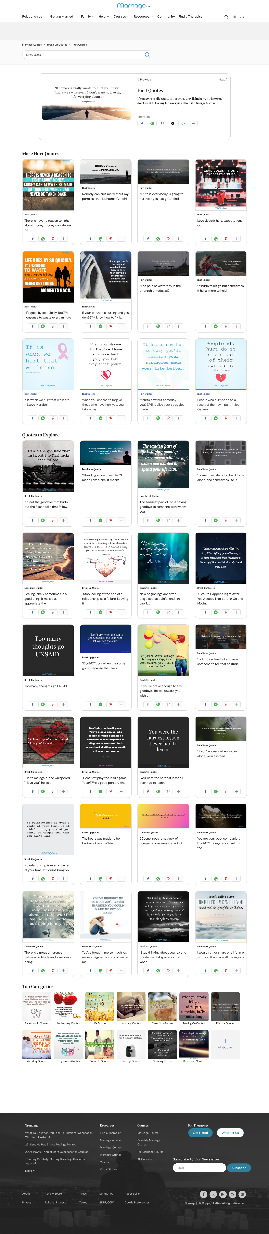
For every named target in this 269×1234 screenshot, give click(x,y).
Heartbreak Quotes (149, 496)
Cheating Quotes (162, 1061)
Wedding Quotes (36, 1061)
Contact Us (106, 1193)
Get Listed (200, 1133)
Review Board (53, 1193)
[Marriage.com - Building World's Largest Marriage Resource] (134, 8)
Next (222, 79)
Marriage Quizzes (111, 1147)
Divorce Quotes (225, 1023)
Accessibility (133, 1193)
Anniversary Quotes (68, 1023)
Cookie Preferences (137, 1202)
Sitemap (190, 1203)
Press (83, 1193)
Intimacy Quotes (131, 1023)
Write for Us (230, 1133)
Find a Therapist (110, 1133)
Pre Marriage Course (150, 1152)
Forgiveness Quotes (68, 1061)
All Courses (144, 1159)
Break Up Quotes (33, 496)
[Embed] (183, 124)
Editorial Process (55, 1202)
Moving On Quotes (194, 1023)
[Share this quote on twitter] (173, 124)
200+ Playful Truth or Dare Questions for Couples (56, 1152)
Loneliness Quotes (91, 469)
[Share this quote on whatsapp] (153, 124)
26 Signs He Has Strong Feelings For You (50, 1144)
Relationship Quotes (37, 1023)
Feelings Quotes (131, 1061)
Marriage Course (148, 1133)
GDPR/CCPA (106, 1202)
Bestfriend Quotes (194, 1061)
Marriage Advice (110, 1140)
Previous (145, 79)
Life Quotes (99, 1023)
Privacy (27, 1202)
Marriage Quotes (110, 1154)
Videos (104, 1162)
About (26, 1193)
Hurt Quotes (150, 90)
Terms (83, 1202)
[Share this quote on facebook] (142, 124)
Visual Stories (108, 1169)
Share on (143, 117)
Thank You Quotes (162, 1023)
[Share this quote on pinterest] (163, 124)
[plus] (194, 124)
